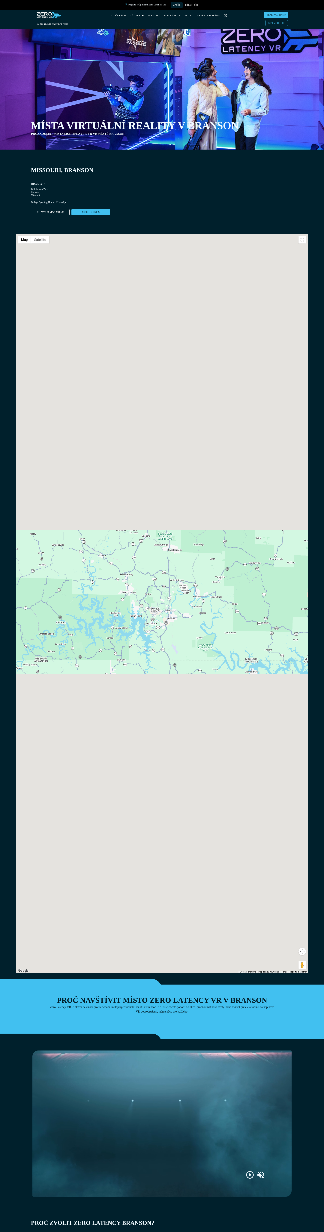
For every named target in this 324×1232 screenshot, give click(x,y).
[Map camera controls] (302, 951)
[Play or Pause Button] (249, 1174)
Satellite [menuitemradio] (40, 240)
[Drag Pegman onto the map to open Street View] (302, 965)
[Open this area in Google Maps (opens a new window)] (23, 970)
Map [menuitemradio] (24, 240)
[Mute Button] (260, 1174)
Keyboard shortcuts (247, 972)
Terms (284, 972)
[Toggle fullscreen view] (302, 240)
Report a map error (298, 972)
